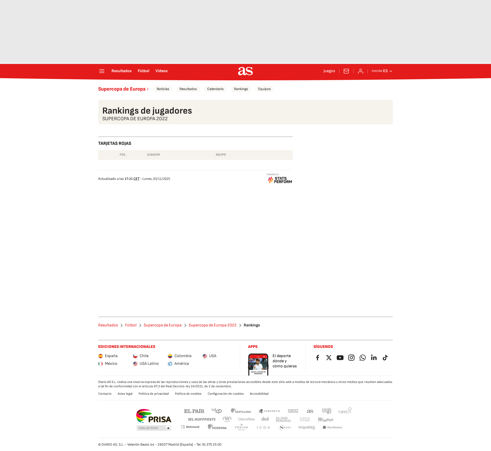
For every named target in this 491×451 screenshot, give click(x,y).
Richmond (190, 427)
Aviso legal (125, 394)
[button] (154, 428)
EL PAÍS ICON (263, 427)
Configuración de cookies (226, 394)
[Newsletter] (346, 71)
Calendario (215, 89)
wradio (227, 419)
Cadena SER (293, 411)
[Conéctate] (361, 71)
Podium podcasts (241, 427)
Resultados (121, 71)
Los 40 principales (216, 411)
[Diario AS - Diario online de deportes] (245, 71)
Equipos (264, 89)
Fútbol (143, 71)
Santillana (241, 411)
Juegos (329, 71)
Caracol (345, 411)
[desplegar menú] (101, 71)
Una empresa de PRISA (153, 416)
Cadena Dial (265, 419)
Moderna (217, 427)
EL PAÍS (194, 411)
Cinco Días (246, 419)
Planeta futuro (305, 419)
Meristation (332, 427)
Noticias (163, 89)
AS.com (310, 411)
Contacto (104, 394)
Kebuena (325, 419)
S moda (284, 427)
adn (326, 411)
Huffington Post (201, 419)
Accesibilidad (259, 394)
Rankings (241, 89)
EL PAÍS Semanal (283, 419)
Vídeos (161, 71)
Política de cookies (188, 394)
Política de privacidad (154, 394)
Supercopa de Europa (122, 89)
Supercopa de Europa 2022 (213, 325)
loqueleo (307, 427)
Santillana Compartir (269, 411)
